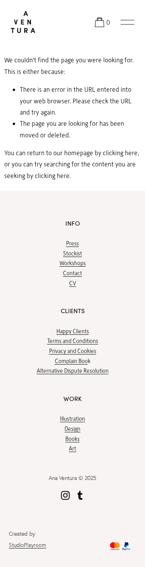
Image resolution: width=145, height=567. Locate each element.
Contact (72, 272)
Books (72, 438)
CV (72, 282)
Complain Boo (71, 360)
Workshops (73, 262)
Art (72, 448)
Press (72, 243)
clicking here (120, 153)
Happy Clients (72, 330)
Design (72, 428)
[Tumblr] (80, 495)
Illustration (72, 418)
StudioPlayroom (27, 545)
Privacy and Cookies (72, 350)
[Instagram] (65, 495)
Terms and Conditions (72, 340)
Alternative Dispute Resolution (73, 370)
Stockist (72, 253)
